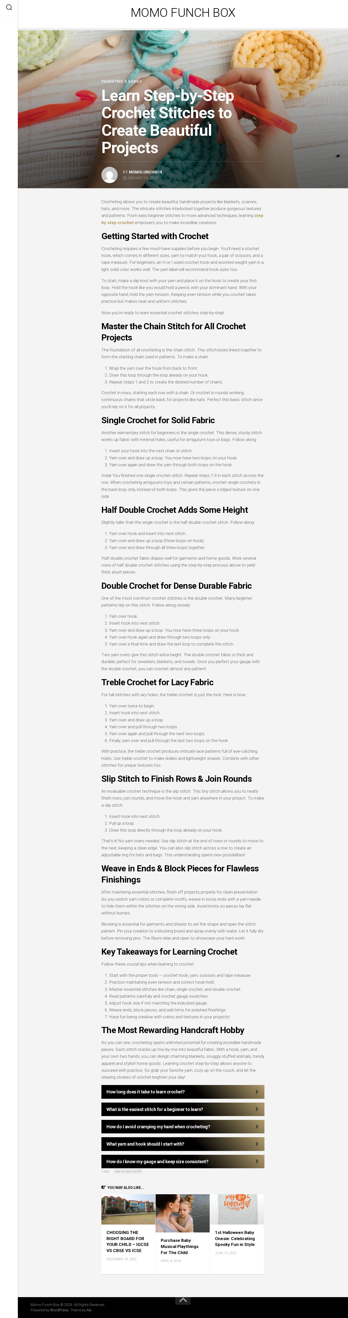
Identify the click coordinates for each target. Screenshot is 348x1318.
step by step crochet (128, 1171)
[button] (182, 1092)
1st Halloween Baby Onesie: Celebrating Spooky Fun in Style (235, 1238)
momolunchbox (145, 172)
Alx (89, 1310)
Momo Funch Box (183, 12)
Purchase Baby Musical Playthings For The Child (179, 1246)
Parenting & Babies (121, 81)
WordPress (59, 1310)
